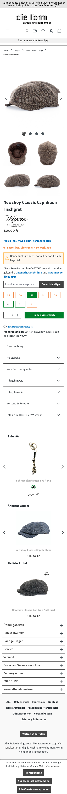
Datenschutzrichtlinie (29, 272)
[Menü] (7, 31)
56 (20, 295)
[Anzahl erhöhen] (17, 315)
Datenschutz (21, 702)
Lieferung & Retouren (34, 719)
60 (8, 304)
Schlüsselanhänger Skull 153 (33, 480)
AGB (8, 702)
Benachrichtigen (51, 284)
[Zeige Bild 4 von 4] (42, 133)
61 (20, 304)
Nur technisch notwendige (33, 781)
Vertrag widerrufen (33, 734)
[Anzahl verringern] (7, 315)
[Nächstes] (61, 98)
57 (32, 295)
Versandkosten (43, 713)
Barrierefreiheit (15, 707)
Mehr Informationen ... (50, 766)
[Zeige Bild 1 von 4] (24, 133)
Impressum (39, 702)
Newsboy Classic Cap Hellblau (33, 550)
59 (55, 295)
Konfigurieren (33, 772)
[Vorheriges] (6, 98)
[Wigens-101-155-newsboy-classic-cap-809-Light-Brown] (33, 98)
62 (32, 304)
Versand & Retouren (18, 403)
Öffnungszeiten (22, 713)
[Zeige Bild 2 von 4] (30, 133)
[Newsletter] (35, 31)
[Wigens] (33, 221)
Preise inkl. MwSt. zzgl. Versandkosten (27, 240)
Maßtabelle (13, 357)
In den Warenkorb (44, 315)
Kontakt (53, 702)
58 (43, 295)
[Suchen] (26, 31)
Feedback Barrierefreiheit (43, 707)
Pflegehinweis (15, 380)
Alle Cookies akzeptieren (34, 789)
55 (8, 295)
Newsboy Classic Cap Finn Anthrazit (33, 610)
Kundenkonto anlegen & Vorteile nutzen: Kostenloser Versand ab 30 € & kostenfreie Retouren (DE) (33, 4)
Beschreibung (15, 346)
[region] (33, 128)
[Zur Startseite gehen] (33, 18)
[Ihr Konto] (51, 31)
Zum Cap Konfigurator (19, 369)
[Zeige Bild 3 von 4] (36, 133)
